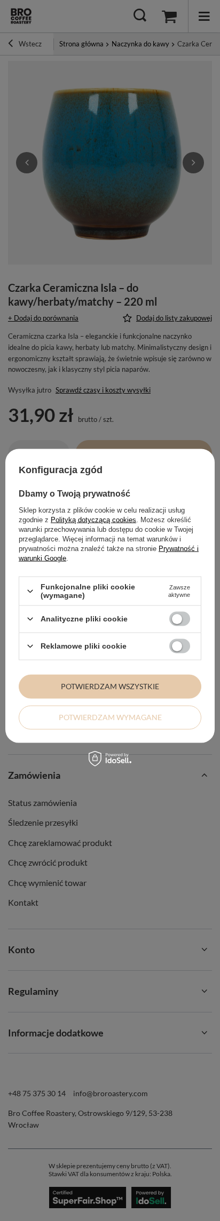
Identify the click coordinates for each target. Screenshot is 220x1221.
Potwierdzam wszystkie (110, 686)
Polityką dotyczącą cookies (93, 520)
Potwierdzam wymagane (110, 717)
